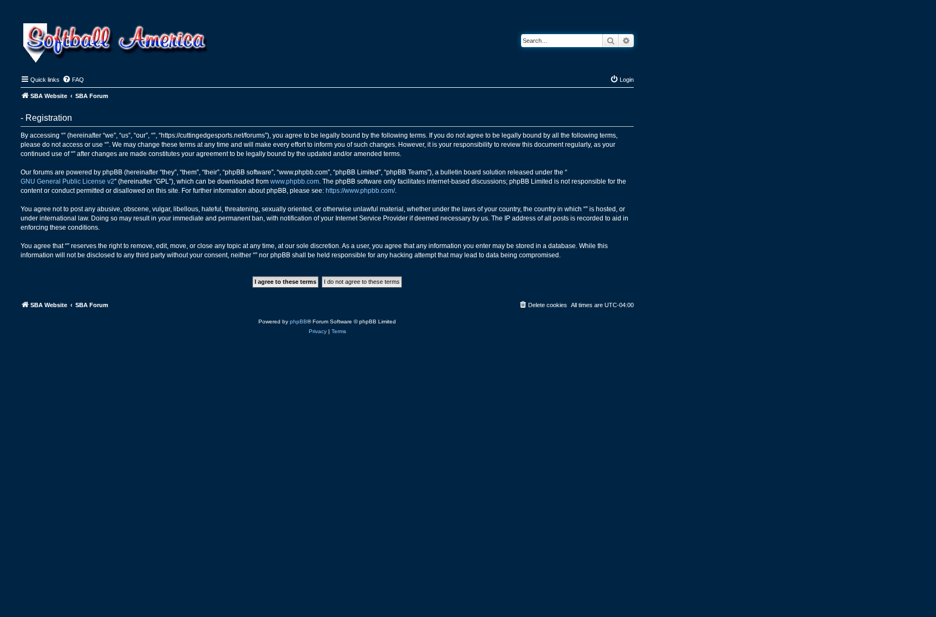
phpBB (298, 321)
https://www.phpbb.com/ (360, 190)
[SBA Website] (116, 41)
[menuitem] (73, 79)
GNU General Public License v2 (67, 181)
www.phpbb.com (294, 181)
